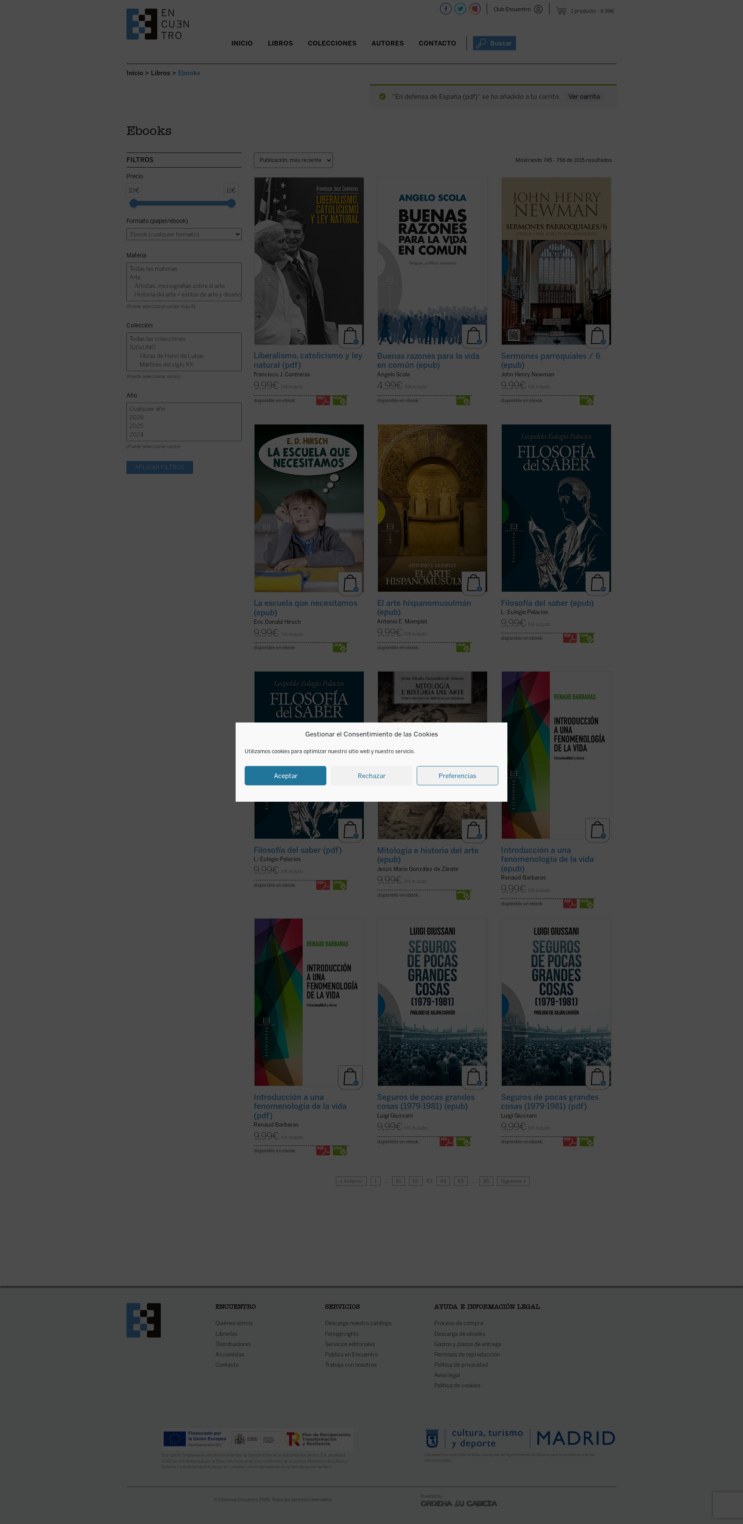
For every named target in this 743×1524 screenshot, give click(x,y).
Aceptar (286, 775)
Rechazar (372, 775)
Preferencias (457, 775)
